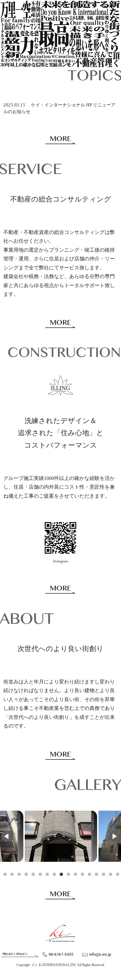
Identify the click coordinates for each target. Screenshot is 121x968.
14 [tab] (96, 874)
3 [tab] (19, 874)
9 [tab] (61, 874)
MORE (60, 139)
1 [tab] (5, 874)
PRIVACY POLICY (15, 954)
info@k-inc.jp (100, 954)
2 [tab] (12, 874)
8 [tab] (54, 874)
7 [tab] (47, 874)
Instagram (60, 561)
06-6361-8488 (61, 954)
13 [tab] (89, 874)
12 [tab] (82, 874)
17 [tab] (117, 874)
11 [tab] (75, 874)
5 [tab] (33, 874)
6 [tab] (40, 874)
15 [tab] (103, 874)
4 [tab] (26, 874)
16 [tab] (110, 874)
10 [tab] (68, 874)
